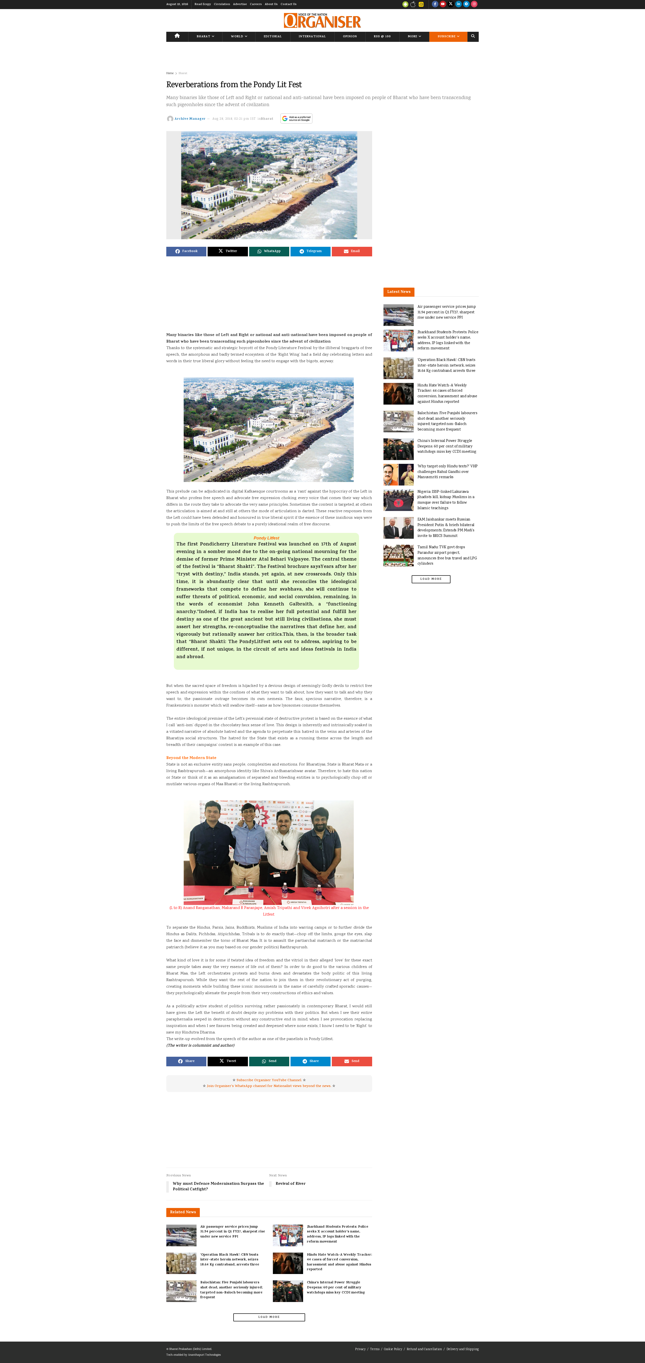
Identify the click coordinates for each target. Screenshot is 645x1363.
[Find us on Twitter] (450, 4)
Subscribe (447, 36)
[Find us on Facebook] (435, 4)
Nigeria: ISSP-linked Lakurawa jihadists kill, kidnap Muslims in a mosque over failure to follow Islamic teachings (445, 500)
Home (170, 73)
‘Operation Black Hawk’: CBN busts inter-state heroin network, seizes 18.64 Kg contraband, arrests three (229, 1260)
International (312, 36)
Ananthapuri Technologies (204, 1355)
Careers (256, 4)
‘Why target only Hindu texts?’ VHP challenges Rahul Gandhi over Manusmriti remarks (447, 472)
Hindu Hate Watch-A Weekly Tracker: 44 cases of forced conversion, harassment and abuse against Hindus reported (339, 1262)
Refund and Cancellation (424, 1349)
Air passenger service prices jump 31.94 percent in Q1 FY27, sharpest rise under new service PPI (232, 1232)
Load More (269, 1317)
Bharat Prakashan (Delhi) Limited (190, 1349)
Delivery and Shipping (462, 1349)
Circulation (222, 4)
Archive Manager (190, 119)
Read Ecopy (203, 4)
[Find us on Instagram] (474, 4)
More (412, 36)
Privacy (360, 1349)
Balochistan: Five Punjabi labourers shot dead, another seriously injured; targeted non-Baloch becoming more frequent (231, 1290)
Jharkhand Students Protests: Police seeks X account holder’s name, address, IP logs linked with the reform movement (337, 1234)
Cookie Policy (393, 1349)
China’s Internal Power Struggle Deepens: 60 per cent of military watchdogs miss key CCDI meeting (336, 1287)
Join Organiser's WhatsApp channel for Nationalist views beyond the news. (269, 1086)
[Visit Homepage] (322, 20)
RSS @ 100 (382, 36)
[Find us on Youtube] (443, 4)
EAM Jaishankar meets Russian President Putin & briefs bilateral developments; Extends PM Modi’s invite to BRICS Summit (446, 528)
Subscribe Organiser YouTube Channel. (269, 1080)
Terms (374, 1349)
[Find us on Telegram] (466, 4)
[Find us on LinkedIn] (458, 4)
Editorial (273, 36)
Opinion (350, 36)
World (237, 36)
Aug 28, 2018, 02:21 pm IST (234, 119)
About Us (271, 4)
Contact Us (289, 4)
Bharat (203, 36)
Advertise (240, 4)
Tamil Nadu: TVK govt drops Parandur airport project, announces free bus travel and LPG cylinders (447, 555)
